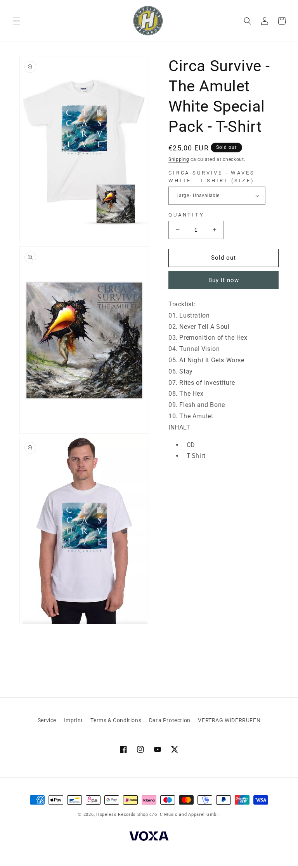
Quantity (186, 215)
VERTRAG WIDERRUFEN (229, 720)
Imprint (73, 720)
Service (47, 720)
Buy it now (223, 280)
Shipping (178, 159)
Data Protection (170, 720)
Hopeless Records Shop (122, 814)
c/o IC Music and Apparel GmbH (184, 814)
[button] (16, 21)
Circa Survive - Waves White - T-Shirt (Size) (211, 176)
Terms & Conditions (115, 720)
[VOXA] (149, 837)
